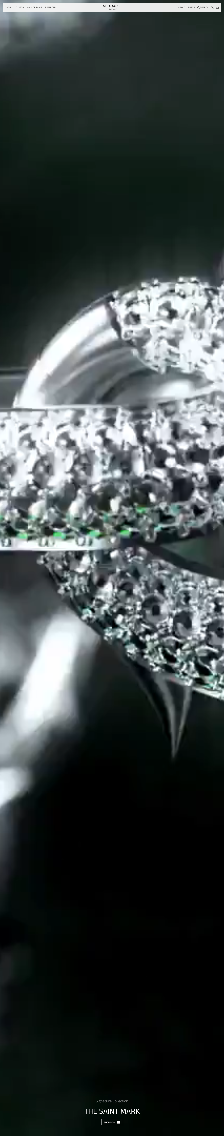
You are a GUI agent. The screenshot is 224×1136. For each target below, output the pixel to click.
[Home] (112, 7)
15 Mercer (50, 7)
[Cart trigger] (217, 7)
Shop (8, 7)
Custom (20, 7)
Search (204, 7)
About (181, 7)
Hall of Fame (34, 7)
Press (191, 7)
